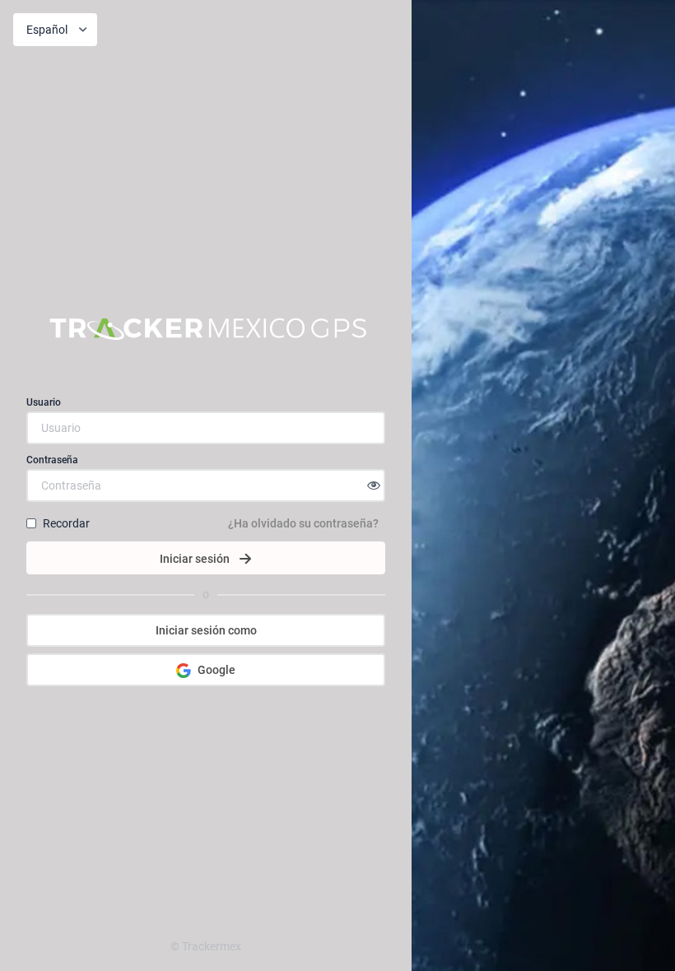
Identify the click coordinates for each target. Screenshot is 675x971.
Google (216, 669)
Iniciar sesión (195, 558)
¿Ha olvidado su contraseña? (303, 523)
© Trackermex (205, 946)
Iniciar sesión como (206, 630)
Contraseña (52, 460)
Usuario (43, 402)
